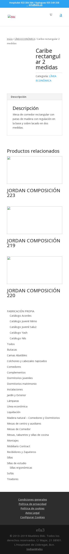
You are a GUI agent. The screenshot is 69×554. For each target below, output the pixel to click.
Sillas (10, 457)
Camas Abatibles (17, 355)
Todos (11, 344)
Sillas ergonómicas (21, 467)
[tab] (34, 97)
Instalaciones (15, 389)
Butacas (12, 349)
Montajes (13, 440)
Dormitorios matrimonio (22, 383)
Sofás (10, 473)
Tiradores (12, 479)
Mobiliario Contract (18, 446)
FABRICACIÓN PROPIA (20, 311)
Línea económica (17, 406)
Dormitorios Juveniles (20, 378)
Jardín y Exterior (16, 395)
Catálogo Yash (18, 332)
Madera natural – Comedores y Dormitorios (33, 418)
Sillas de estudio (16, 463)
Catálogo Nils (18, 338)
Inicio (10, 39)
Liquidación (13, 412)
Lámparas (13, 401)
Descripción (18, 96)
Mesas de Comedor (19, 429)
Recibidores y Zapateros (21, 452)
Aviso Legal (32, 513)
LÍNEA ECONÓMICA (25, 39)
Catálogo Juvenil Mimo (23, 321)
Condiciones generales (32, 499)
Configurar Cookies (32, 517)
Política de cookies (32, 508)
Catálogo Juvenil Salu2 (23, 327)
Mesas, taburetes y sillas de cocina (28, 435)
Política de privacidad (32, 504)
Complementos (16, 372)
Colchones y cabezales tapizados (27, 361)
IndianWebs (34, 549)
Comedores (14, 366)
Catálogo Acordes (20, 315)
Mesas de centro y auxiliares (24, 423)
